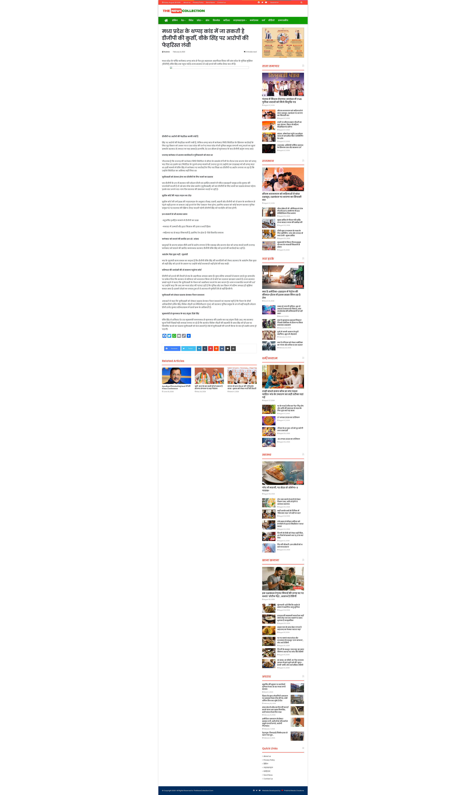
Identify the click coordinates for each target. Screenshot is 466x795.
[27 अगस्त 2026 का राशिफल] (268, 420)
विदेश (191, 20)
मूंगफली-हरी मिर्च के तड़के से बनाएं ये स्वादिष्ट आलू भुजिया (288, 606)
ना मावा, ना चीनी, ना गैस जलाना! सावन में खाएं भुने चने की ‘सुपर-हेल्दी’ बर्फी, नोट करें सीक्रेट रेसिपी (290, 662)
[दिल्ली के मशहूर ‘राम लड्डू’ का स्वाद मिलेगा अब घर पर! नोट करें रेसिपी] (268, 652)
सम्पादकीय (283, 20)
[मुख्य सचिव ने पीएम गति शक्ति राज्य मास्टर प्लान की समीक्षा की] (268, 223)
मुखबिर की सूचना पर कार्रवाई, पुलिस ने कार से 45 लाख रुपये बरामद (274, 686)
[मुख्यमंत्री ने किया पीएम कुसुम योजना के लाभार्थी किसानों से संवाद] (268, 245)
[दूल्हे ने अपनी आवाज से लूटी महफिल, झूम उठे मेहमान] (268, 335)
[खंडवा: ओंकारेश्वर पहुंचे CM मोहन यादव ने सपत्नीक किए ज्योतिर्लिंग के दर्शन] (268, 137)
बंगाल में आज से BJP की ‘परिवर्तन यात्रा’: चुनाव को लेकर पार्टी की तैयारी (242, 387)
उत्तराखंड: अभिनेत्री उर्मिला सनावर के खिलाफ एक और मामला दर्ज (290, 146)
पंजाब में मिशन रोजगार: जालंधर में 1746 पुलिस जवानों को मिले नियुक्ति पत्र (282, 101)
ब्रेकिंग (175, 20)
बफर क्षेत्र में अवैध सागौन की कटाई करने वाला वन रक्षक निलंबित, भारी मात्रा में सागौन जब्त (275, 709)
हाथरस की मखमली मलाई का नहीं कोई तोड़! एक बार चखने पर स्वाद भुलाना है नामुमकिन (290, 618)
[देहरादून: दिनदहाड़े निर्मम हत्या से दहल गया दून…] (297, 736)
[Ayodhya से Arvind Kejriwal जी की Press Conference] (176, 376)
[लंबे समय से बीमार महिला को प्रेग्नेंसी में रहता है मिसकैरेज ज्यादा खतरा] (268, 524)
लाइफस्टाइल (239, 20)
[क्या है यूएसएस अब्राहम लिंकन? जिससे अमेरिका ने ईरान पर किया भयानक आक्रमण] (268, 323)
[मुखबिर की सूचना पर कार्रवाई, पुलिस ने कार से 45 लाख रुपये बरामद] (297, 687)
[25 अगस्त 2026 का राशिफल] (268, 442)
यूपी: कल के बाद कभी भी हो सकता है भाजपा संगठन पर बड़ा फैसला (209, 387)
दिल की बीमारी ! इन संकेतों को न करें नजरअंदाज (290, 545)
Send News (210, 2)
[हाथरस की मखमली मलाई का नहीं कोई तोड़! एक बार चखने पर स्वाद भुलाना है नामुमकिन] (268, 619)
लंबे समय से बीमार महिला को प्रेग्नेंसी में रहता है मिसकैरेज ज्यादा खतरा (290, 523)
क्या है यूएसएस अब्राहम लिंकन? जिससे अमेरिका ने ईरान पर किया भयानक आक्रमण (290, 322)
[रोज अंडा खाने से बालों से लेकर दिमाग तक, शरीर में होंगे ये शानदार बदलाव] (268, 502)
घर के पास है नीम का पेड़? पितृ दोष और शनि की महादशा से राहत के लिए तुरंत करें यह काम (290, 408)
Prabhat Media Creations (294, 790)
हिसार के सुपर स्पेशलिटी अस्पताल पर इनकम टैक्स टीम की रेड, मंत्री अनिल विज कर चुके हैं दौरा (275, 698)
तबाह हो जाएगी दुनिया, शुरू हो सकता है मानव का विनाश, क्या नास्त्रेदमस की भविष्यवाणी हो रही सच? (290, 310)
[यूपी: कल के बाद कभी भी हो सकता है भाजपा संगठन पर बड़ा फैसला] (209, 376)
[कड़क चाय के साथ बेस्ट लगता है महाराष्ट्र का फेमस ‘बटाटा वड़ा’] (268, 630)
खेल (207, 20)
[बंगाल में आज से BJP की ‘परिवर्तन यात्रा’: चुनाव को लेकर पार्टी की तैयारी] (242, 376)
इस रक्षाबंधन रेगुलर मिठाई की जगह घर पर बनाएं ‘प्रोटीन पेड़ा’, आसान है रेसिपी (283, 595)
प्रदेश (199, 20)
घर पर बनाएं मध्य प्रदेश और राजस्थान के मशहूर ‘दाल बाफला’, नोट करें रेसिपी (290, 640)
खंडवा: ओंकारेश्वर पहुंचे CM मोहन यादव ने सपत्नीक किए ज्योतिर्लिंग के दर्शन (290, 136)
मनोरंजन (254, 20)
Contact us (221, 2)
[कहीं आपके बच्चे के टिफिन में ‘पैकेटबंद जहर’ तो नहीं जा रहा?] (268, 514)
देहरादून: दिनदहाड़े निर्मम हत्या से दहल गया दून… (274, 733)
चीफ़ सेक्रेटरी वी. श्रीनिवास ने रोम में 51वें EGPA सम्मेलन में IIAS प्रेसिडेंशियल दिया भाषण (290, 211)
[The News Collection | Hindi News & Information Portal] (184, 10)
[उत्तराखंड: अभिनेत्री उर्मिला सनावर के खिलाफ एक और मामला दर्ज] (268, 148)
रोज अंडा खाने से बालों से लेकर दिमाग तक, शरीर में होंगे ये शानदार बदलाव (288, 501)
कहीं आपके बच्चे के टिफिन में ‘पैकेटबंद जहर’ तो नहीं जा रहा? (289, 511)
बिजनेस (216, 20)
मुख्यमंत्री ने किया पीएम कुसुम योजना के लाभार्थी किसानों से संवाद (289, 244)
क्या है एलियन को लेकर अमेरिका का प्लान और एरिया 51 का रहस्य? (290, 343)
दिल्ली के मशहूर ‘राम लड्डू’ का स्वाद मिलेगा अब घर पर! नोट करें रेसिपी (290, 650)
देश (182, 20)
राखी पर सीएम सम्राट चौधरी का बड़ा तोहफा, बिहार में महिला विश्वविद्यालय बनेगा (289, 124)
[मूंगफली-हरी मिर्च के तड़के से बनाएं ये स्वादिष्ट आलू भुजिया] (268, 608)
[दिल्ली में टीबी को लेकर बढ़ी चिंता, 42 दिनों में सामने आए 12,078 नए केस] (268, 536)
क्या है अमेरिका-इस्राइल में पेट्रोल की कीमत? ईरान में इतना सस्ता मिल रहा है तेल (281, 294)
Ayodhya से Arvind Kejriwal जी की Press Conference (176, 387)
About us (186, 2)
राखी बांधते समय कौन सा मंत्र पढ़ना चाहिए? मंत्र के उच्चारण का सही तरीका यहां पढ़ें (282, 394)
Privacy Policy (198, 2)
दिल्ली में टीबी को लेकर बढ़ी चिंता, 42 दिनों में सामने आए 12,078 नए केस (290, 535)
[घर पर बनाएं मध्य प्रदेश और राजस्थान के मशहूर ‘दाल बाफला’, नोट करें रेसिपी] (268, 641)
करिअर (226, 20)
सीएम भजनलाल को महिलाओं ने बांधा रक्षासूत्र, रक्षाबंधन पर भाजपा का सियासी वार (290, 113)
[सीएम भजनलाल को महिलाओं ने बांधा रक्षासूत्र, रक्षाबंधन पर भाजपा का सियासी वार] (268, 114)
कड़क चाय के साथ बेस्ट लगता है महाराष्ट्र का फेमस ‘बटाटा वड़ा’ (289, 628)
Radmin (167, 52)
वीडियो (271, 20)
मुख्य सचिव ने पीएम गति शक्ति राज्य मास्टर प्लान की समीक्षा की (289, 221)
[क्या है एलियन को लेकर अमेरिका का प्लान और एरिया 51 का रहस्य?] (268, 345)
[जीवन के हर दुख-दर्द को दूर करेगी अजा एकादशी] (268, 431)
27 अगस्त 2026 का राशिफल (288, 417)
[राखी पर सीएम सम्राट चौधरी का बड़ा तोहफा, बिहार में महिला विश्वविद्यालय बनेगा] (268, 125)
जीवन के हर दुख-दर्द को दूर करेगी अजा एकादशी (290, 429)
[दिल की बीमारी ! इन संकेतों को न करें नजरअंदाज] (268, 548)
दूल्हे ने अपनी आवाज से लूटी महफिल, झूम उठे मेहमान (288, 332)
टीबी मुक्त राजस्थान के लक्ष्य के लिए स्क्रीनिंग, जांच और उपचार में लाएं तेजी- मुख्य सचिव (290, 233)
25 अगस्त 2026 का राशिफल (288, 439)
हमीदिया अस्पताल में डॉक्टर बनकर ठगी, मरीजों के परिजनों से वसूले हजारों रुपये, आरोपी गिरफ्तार (275, 722)
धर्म (263, 20)
